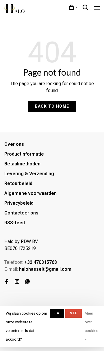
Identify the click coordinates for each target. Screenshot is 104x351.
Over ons (14, 144)
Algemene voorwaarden (30, 193)
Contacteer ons (21, 213)
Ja (57, 313)
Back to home (52, 106)
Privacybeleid (19, 203)
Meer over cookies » (91, 326)
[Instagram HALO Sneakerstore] (17, 282)
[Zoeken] (86, 8)
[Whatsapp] (27, 282)
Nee (73, 313)
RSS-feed (14, 222)
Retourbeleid (18, 183)
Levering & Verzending (29, 173)
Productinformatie (24, 154)
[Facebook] (6, 282)
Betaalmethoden (22, 164)
